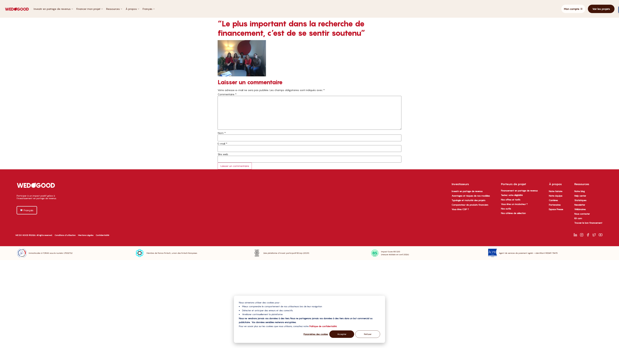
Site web (223, 154)
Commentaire (227, 94)
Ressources (113, 8)
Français (147, 8)
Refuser (368, 334)
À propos (131, 8)
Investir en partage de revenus (52, 8)
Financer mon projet (88, 8)
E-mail (222, 143)
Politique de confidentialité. (323, 326)
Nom (222, 133)
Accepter (341, 334)
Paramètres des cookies (316, 334)
